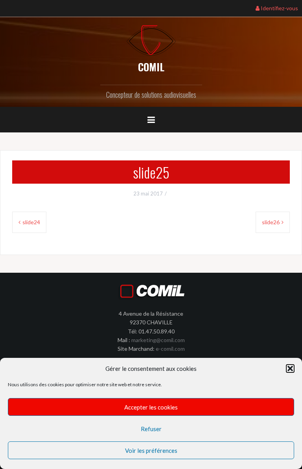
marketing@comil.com (158, 340)
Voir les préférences (151, 450)
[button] (290, 368)
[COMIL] (151, 39)
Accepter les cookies (151, 407)
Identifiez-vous (279, 8)
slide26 (271, 222)
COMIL (151, 66)
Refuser (151, 428)
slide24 (31, 222)
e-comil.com (170, 348)
